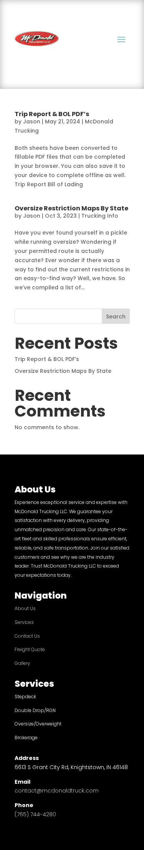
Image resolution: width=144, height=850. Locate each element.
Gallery (22, 663)
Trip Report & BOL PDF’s (52, 114)
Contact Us (27, 636)
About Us (25, 608)
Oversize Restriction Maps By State (71, 208)
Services (24, 622)
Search (116, 316)
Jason (31, 121)
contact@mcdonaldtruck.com (57, 790)
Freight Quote (30, 649)
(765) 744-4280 (35, 814)
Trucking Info (99, 216)
